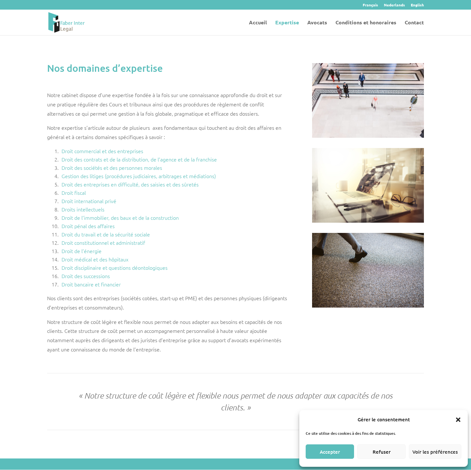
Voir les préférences (435, 452)
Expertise (287, 23)
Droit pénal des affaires (88, 225)
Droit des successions (86, 275)
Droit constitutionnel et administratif (103, 242)
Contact (414, 23)
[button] (458, 419)
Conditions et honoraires (365, 23)
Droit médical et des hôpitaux (95, 259)
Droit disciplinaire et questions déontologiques (115, 267)
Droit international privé (89, 200)
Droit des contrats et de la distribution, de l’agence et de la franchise (139, 159)
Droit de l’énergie (82, 250)
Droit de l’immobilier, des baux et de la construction (120, 217)
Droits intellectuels (83, 209)
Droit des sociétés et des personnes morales (112, 167)
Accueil (258, 23)
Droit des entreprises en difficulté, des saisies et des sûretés (130, 184)
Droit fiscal (74, 192)
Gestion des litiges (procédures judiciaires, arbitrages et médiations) (139, 175)
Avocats (317, 23)
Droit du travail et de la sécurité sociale (106, 234)
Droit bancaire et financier (91, 284)
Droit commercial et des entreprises (102, 150)
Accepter (330, 452)
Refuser (382, 452)
